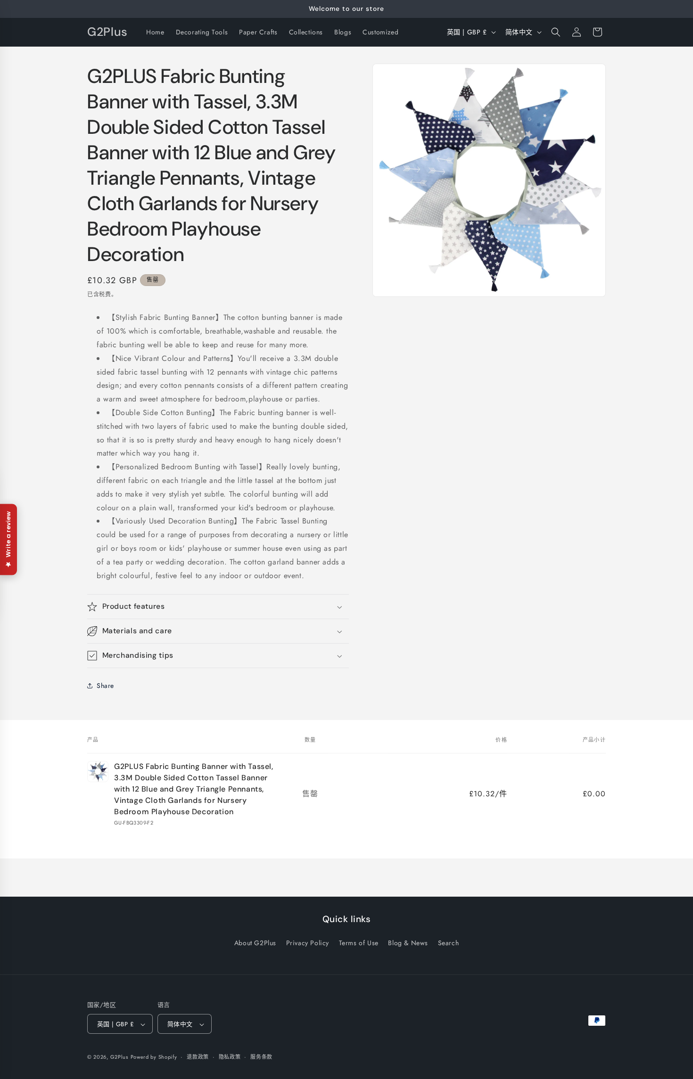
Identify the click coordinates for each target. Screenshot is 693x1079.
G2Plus (119, 1057)
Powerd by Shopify (154, 1057)
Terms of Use (359, 942)
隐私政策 (230, 1057)
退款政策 (198, 1057)
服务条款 (261, 1057)
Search (448, 942)
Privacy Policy (307, 942)
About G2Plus (255, 942)
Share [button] (105, 685)
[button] (555, 32)
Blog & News (408, 942)
